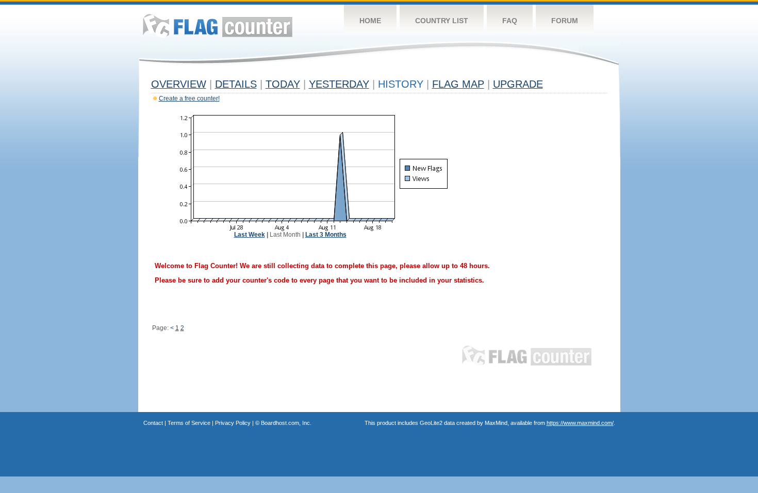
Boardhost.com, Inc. (286, 423)
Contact (153, 423)
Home (370, 21)
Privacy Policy (233, 423)
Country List (441, 21)
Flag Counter (217, 25)
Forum (564, 21)
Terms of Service (189, 423)
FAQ (509, 21)
